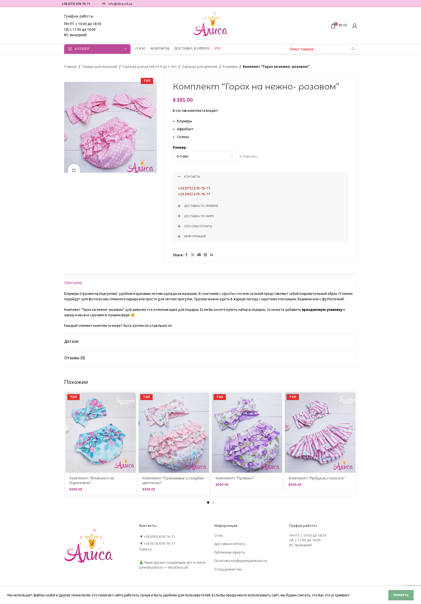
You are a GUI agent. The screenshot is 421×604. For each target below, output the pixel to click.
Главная (70, 67)
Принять (401, 595)
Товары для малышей (99, 67)
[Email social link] (199, 255)
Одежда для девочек (200, 67)
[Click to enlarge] (74, 170)
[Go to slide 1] (208, 502)
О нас (218, 535)
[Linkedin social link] (212, 255)
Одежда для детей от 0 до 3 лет (149, 67)
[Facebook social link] (186, 255)
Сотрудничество (228, 569)
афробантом (232, 294)
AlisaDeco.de (178, 567)
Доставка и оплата (229, 544)
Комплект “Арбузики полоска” (317, 478)
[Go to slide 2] (213, 502)
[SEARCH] (353, 49)
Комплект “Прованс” (235, 478)
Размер (179, 147)
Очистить (250, 156)
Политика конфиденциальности (240, 561)
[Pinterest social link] (205, 255)
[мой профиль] (355, 26)
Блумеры (230, 67)
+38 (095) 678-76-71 (194, 194)
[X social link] (192, 255)
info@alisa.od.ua (120, 3)
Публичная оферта (229, 552)
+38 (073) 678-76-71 (194, 188)
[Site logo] (210, 25)
